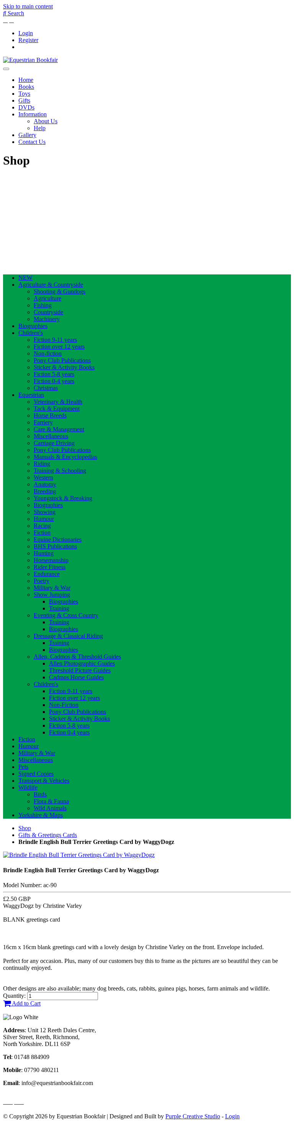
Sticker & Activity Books (64, 367)
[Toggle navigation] (6, 69)
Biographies (32, 326)
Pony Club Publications (62, 360)
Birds (40, 794)
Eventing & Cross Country (66, 615)
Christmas (46, 388)
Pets (23, 767)
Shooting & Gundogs (59, 291)
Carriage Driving (54, 443)
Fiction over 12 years (59, 346)
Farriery (43, 422)
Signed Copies (36, 773)
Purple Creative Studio (192, 1116)
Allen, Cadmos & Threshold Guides (77, 656)
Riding (42, 463)
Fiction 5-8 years (54, 374)
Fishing (43, 305)
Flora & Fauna (51, 801)
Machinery (47, 319)
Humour (44, 519)
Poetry (41, 581)
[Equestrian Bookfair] (30, 60)
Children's (30, 333)
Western (43, 477)
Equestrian (31, 395)
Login (25, 33)
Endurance (47, 574)
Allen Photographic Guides (82, 663)
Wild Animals (50, 808)
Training (59, 608)
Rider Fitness (49, 567)
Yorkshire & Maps (40, 815)
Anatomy (45, 484)
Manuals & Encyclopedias (65, 457)
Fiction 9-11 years (55, 339)
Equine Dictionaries (58, 539)
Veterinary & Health (58, 401)
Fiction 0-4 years (54, 381)
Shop (24, 828)
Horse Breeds (50, 415)
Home (25, 80)
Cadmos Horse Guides (76, 677)
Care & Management (59, 429)
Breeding (45, 491)
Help (40, 128)
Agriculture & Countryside (50, 284)
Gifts (24, 100)
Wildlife (28, 787)
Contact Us (32, 142)
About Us (45, 121)
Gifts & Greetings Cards (47, 835)
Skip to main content (28, 6)
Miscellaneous (51, 436)
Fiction (42, 532)
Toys (24, 93)
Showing (45, 512)
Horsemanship (51, 560)
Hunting (44, 553)
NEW (25, 277)
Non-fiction (48, 353)
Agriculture (47, 298)
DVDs (26, 107)
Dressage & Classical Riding (68, 636)
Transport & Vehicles (43, 780)
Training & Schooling (60, 470)
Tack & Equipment (57, 408)
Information (32, 114)
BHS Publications (55, 546)
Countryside (48, 312)
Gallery (27, 135)
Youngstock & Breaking (63, 498)
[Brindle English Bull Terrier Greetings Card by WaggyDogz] (79, 855)
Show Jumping (52, 594)
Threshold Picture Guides (80, 670)
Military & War (52, 587)
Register (28, 40)
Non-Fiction (63, 705)
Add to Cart (26, 1003)
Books (26, 86)
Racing (42, 525)
